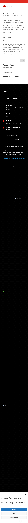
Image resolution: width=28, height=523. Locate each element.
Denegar (14, 513)
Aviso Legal (22, 158)
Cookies (16, 158)
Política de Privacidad (8, 158)
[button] (26, 494)
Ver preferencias (14, 517)
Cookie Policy (13, 520)
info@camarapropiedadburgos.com (15, 101)
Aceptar (14, 509)
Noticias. (5, 17)
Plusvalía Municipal (8, 37)
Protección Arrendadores (9, 13)
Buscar (22, 60)
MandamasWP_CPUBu (10, 15)
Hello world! (5, 69)
